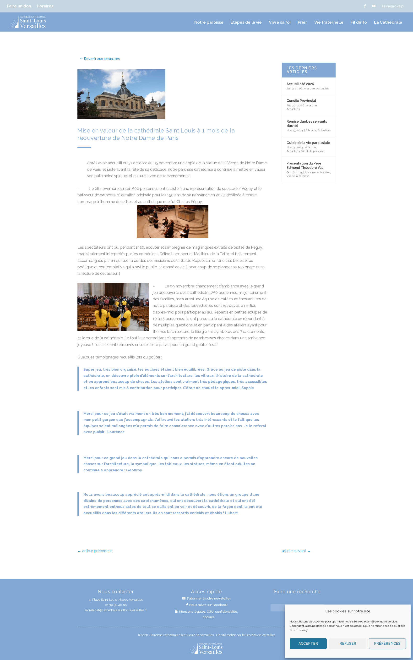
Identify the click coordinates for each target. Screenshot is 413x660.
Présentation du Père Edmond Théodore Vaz (305, 165)
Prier (302, 22)
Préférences (387, 643)
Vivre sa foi (280, 22)
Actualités (322, 88)
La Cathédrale (388, 22)
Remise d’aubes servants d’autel (307, 124)
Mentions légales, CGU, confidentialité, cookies (208, 614)
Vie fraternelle (328, 22)
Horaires (45, 6)
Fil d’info (359, 22)
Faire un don (19, 6)
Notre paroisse (208, 22)
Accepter (308, 643)
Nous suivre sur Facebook (208, 605)
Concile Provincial (301, 101)
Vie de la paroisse (312, 151)
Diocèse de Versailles (260, 635)
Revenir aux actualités (102, 59)
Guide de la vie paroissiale (308, 143)
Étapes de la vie (246, 22)
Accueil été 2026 (300, 84)
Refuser (348, 643)
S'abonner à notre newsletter (208, 598)
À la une (309, 88)
